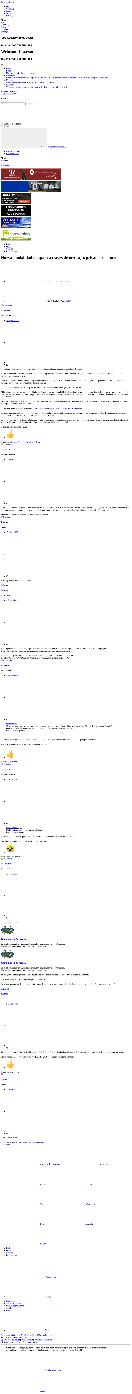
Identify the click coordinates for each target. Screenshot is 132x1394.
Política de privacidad (15, 1306)
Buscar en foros (27, 73)
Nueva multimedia (42, 78)
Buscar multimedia (46, 82)
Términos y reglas (13, 1303)
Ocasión (9, 13)
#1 (7, 364)
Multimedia (10, 80)
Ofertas (9, 11)
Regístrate (5, 165)
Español (48, 1297)
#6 (7, 823)
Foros (8, 71)
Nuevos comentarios (30, 82)
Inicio (8, 68)
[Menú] (13, 2)
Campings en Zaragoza (13, 939)
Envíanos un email (11, 1340)
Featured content (13, 78)
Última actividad (105, 78)
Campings (10, 9)
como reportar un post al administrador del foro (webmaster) (57, 408)
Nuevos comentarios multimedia (63, 78)
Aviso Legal (26, 1340)
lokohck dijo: (11, 724)
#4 (7, 644)
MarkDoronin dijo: (14, 828)
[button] (41, 124)
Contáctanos (11, 1301)
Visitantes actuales (13, 87)
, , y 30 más (26, 442)
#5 (7, 719)
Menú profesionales (11, 1342)
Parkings (9, 16)
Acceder (4, 160)
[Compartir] (25, 342)
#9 (7, 1133)
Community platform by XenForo (27, 1335)
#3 (7, 576)
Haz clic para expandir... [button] (16, 731)
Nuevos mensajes (13, 73)
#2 (7, 503)
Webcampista (50, 1277)
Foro (8, 6)
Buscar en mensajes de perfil (55, 87)
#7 (7, 918)
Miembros (10, 85)
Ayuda (9, 1308)
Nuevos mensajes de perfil (87, 78)
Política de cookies (30, 1342)
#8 (7, 1048)
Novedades (10, 75)
